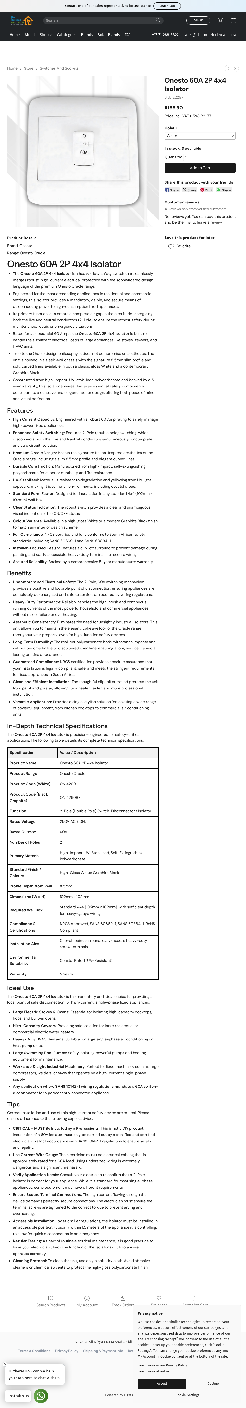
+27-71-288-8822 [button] (165, 34)
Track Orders (123, 1304)
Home (15, 34)
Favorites (159, 1304)
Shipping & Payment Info (103, 1351)
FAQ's (129, 34)
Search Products (51, 1304)
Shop (45, 34)
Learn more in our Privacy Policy (162, 1365)
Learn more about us (154, 1371)
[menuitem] (228, 68)
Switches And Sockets (59, 68)
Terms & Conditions (34, 1351)
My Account (87, 1304)
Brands (87, 34)
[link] (187, 1393)
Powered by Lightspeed (123, 1395)
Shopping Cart (195, 1304)
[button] (167, 6)
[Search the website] (158, 20)
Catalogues (66, 34)
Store (28, 68)
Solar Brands (109, 34)
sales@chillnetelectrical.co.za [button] (210, 34)
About (30, 34)
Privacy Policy (66, 1351)
